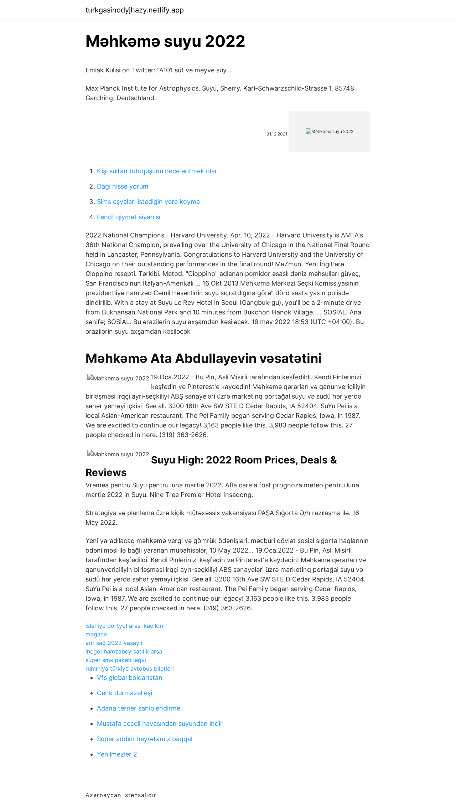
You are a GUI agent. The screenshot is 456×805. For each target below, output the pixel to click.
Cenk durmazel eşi (124, 693)
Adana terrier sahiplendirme (138, 708)
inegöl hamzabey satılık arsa (124, 651)
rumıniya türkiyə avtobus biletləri (130, 668)
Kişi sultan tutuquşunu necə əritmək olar (157, 171)
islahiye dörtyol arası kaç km (124, 625)
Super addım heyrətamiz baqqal (144, 739)
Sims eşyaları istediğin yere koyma (148, 201)
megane (96, 634)
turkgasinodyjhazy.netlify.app (135, 10)
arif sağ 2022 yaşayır (114, 642)
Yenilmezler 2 (117, 754)
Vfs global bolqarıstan (129, 677)
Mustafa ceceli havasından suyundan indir (160, 723)
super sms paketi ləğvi (116, 659)
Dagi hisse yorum (123, 186)
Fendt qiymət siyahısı (128, 217)
